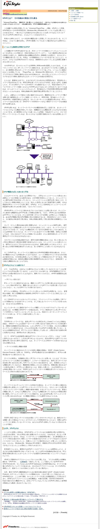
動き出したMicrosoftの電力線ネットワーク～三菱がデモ (23, 499)
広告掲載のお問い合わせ (77, 16)
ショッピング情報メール (77, 12)
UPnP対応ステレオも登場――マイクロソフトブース (22, 506)
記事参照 (24, 462)
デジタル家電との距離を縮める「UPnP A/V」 (20, 492)
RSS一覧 (73, 20)
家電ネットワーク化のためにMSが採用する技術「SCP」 (24, 509)
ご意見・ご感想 (75, 10)
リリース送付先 (75, 14)
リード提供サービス (76, 18)
